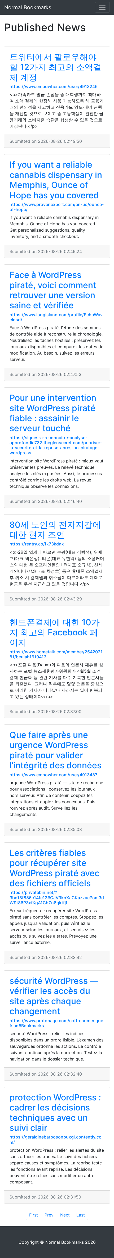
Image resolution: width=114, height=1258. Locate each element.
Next (65, 1215)
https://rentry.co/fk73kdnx (37, 544)
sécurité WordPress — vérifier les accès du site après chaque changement (54, 996)
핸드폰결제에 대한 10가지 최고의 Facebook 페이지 (55, 632)
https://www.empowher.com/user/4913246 (54, 86)
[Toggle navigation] (102, 7)
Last (80, 1215)
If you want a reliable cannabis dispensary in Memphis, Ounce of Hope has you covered (56, 179)
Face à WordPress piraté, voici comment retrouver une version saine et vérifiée (53, 290)
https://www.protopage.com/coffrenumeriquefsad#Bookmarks (56, 1023)
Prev (49, 1215)
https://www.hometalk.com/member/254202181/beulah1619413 (56, 654)
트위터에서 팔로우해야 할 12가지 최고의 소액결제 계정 (56, 67)
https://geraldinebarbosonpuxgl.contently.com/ (56, 1139)
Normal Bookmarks (27, 7)
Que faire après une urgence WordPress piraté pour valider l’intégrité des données (56, 750)
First (33, 1215)
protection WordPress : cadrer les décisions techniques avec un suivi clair (55, 1112)
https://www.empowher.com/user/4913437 (53, 774)
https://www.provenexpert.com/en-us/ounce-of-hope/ (57, 207)
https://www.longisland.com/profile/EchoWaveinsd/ (56, 317)
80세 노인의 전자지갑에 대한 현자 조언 (55, 530)
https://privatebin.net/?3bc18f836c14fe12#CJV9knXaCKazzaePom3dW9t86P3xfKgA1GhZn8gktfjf (57, 897)
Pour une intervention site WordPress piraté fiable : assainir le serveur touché (53, 413)
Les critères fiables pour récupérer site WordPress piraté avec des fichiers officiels (54, 868)
